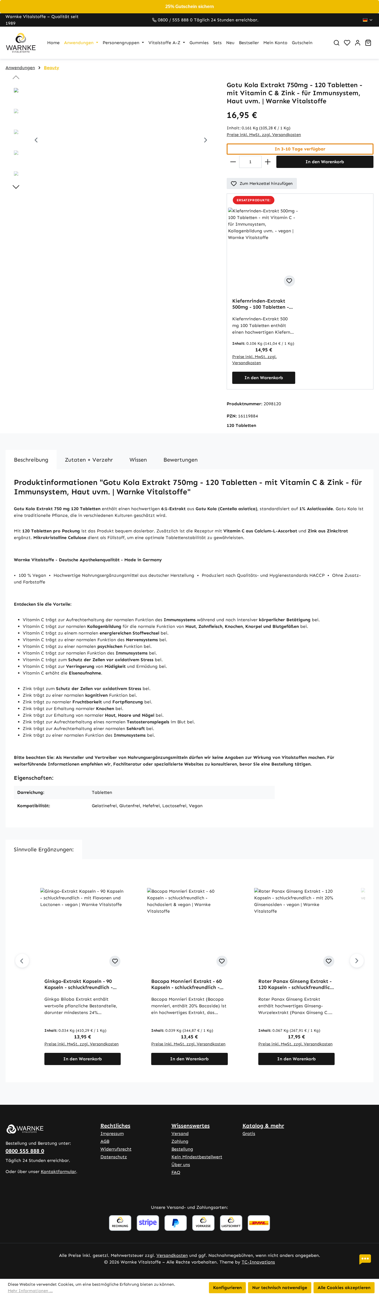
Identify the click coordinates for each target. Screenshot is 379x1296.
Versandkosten (172, 1255)
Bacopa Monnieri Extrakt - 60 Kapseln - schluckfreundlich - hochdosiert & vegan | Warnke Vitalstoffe (187, 984)
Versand (180, 1133)
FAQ (175, 1172)
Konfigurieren (227, 1287)
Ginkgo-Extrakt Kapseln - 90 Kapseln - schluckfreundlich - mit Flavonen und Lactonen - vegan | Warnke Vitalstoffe (79, 984)
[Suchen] (336, 43)
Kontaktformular (58, 1171)
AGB (104, 1141)
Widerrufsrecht (116, 1149)
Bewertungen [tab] (180, 459)
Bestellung (182, 1149)
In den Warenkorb (324, 161)
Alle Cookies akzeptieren (344, 1287)
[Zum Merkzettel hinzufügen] (289, 280)
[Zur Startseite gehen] (21, 43)
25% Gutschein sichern (189, 6)
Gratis (248, 1133)
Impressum (112, 1133)
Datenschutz (113, 1156)
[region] (111, 140)
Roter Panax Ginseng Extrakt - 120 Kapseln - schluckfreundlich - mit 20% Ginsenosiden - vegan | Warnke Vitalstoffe (295, 984)
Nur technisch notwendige (279, 1287)
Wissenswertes (190, 1125)
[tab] (31, 459)
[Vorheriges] (36, 141)
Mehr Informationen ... (30, 1290)
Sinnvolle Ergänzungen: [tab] (44, 849)
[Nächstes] (205, 141)
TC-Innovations (258, 1262)
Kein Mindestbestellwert (196, 1156)
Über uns (180, 1164)
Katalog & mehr (263, 1125)
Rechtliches (115, 1125)
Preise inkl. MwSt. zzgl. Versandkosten (264, 134)
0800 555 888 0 (25, 1150)
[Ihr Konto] (357, 43)
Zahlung (179, 1141)
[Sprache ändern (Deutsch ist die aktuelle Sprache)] (368, 20)
